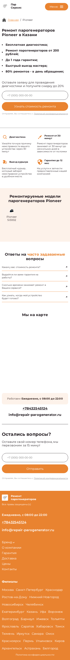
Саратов (27, 626)
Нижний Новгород (44, 597)
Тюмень (8, 633)
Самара (37, 633)
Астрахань (32, 648)
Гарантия (9, 553)
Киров (60, 641)
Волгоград (10, 619)
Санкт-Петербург (29, 590)
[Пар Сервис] (5, 6)
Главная (13, 20)
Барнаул (27, 619)
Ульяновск (44, 641)
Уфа (43, 612)
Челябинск (34, 604)
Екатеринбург (13, 612)
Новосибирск (13, 604)
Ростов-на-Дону (14, 597)
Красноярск (11, 641)
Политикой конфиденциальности (51, 113)
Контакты (9, 569)
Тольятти (58, 619)
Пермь (28, 641)
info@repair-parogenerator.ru (35, 415)
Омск (50, 633)
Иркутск (23, 633)
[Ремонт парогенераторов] (5, 498)
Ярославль (10, 626)
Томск (60, 626)
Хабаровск (44, 626)
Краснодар (54, 590)
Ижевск (42, 619)
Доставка (9, 558)
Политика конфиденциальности (35, 654)
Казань (32, 612)
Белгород (50, 648)
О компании (11, 547)
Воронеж (55, 612)
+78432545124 (35, 409)
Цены (6, 564)
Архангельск (12, 648)
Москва (8, 590)
